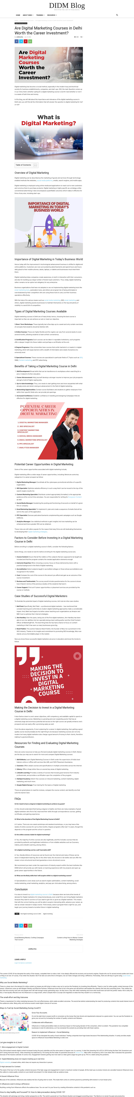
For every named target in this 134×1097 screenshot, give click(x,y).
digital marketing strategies (37, 532)
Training (39, 15)
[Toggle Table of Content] (34, 165)
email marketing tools (22, 290)
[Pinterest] (26, 41)
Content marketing (25, 360)
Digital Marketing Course (27, 20)
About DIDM (27, 15)
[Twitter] (21, 41)
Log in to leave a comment (23, 963)
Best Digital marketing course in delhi (31, 913)
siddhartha (19, 37)
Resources (51, 15)
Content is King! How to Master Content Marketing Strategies (70, 939)
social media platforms (45, 180)
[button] (117, 15)
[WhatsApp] (30, 41)
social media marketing (52, 300)
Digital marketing (5, 1062)
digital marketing (48, 913)
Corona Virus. (79, 1052)
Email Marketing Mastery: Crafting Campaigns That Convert (29, 939)
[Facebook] (17, 41)
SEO (81, 357)
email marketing (70, 300)
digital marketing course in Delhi (41, 894)
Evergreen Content (75, 497)
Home (18, 15)
